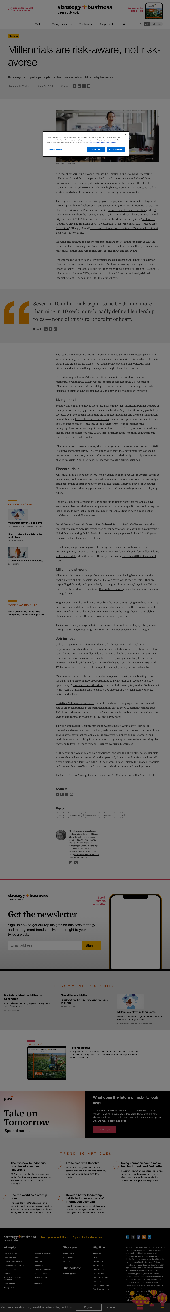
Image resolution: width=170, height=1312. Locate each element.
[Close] (125, 134)
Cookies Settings (55, 149)
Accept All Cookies (116, 149)
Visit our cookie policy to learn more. (102, 142)
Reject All (96, 149)
